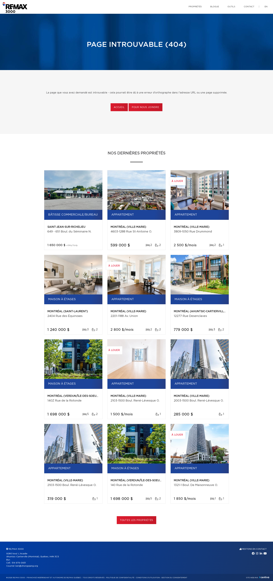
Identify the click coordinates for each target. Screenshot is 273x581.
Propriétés (195, 7)
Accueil (119, 107)
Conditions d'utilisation (148, 577)
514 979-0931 (19, 563)
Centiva (264, 577)
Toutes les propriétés (136, 520)
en (266, 7)
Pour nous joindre (145, 107)
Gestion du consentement (174, 577)
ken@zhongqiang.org (26, 566)
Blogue (214, 7)
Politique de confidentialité (120, 577)
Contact (249, 7)
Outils (231, 7)
